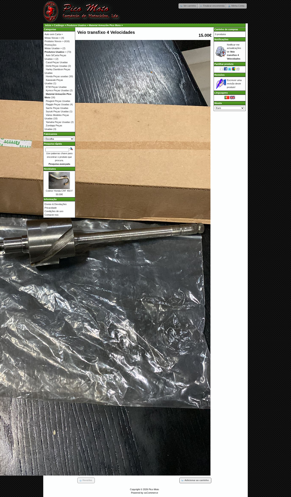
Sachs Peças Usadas (57, 108)
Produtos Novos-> (54, 41)
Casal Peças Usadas (57, 62)
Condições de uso (54, 211)
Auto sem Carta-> (54, 34)
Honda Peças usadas (57, 76)
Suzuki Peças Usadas (57, 111)
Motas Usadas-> (53, 48)
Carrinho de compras (226, 29)
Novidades (50, 169)
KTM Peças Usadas (56, 87)
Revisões (219, 75)
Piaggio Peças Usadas (57, 104)
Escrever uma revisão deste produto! (234, 83)
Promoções (50, 45)
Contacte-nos (52, 215)
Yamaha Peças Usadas (58, 122)
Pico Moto (154, 489)
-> (55, 52)
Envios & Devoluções (56, 204)
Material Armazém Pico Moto (105, 25)
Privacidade (51, 207)
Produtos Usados (76, 25)
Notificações (221, 39)
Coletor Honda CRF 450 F (59, 190)
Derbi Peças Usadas (56, 66)
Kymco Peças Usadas (57, 90)
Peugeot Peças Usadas (58, 101)
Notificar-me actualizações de (234, 51)
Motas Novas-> (53, 38)
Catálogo (59, 25)
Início (48, 25)
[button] (188, 6)
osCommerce (151, 492)
